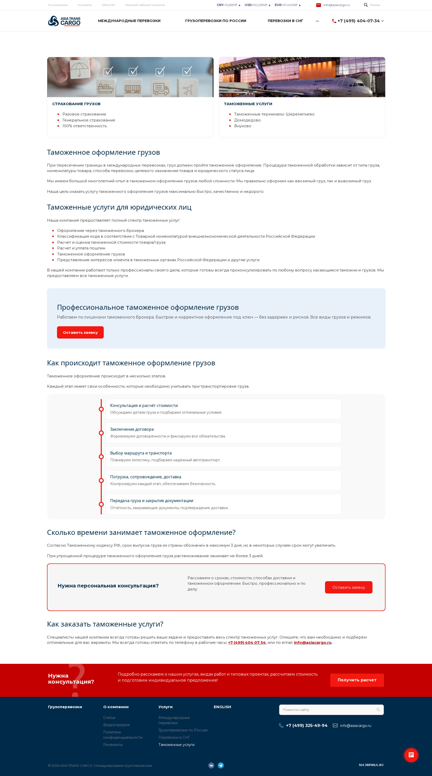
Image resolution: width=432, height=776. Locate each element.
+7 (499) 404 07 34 (247, 642)
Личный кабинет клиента (145, 5)
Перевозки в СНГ (174, 737)
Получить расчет (357, 680)
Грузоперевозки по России (183, 730)
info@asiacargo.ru (337, 5)
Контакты (85, 5)
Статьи (109, 717)
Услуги (165, 706)
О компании (58, 5)
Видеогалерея (116, 725)
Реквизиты (113, 744)
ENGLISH (108, 5)
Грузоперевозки (65, 706)
